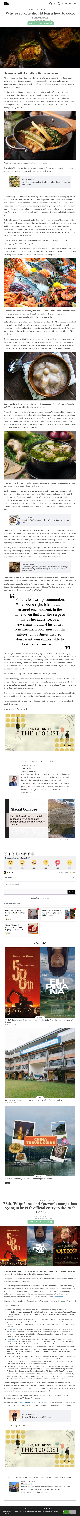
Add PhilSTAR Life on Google (39, 23)
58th (69, 1477)
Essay (43, 10)
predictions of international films (31, 1402)
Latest (43, 1200)
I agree (66, 1512)
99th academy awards (55, 1477)
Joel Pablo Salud (41, 18)
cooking (50, 761)
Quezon (17, 1477)
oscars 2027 (38, 1477)
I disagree (72, 1512)
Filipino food (37, 761)
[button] (74, 3)
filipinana (26, 1477)
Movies (51, 1200)
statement (59, 1297)
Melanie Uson (41, 1217)
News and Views (33, 10)
